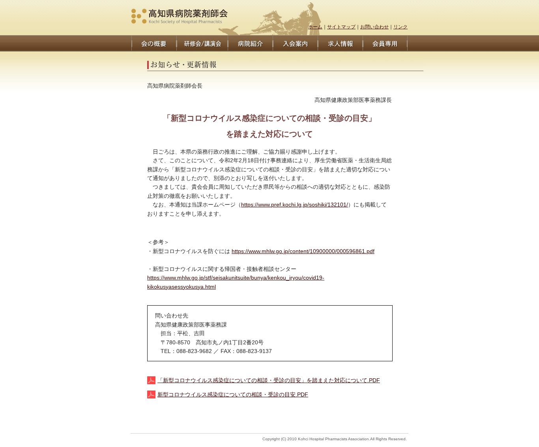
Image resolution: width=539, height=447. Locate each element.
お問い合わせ (374, 27)
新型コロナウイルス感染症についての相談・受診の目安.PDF (232, 394)
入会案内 (295, 43)
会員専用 (385, 43)
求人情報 (340, 43)
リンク (400, 27)
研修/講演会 (202, 43)
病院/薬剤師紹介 (250, 43)
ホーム (315, 27)
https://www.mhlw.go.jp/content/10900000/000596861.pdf (303, 251)
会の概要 (153, 43)
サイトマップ (341, 27)
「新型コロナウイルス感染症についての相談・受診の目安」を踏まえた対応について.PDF (268, 380)
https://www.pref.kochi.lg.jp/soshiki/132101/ (294, 204)
